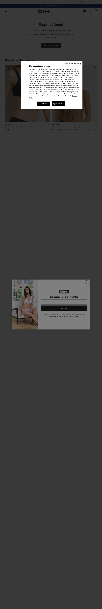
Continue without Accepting (73, 64)
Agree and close (58, 104)
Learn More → (44, 104)
